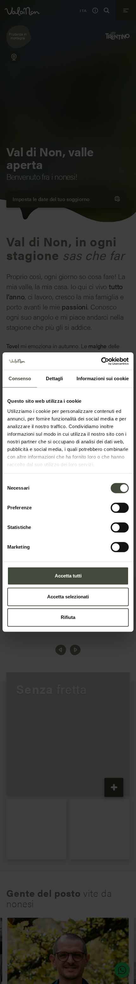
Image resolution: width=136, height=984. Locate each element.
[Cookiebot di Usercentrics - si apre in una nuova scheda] (101, 361)
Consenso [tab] (20, 378)
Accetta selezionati (68, 596)
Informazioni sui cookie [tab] (103, 378)
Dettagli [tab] (54, 378)
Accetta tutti (68, 575)
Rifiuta (68, 617)
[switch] (120, 508)
